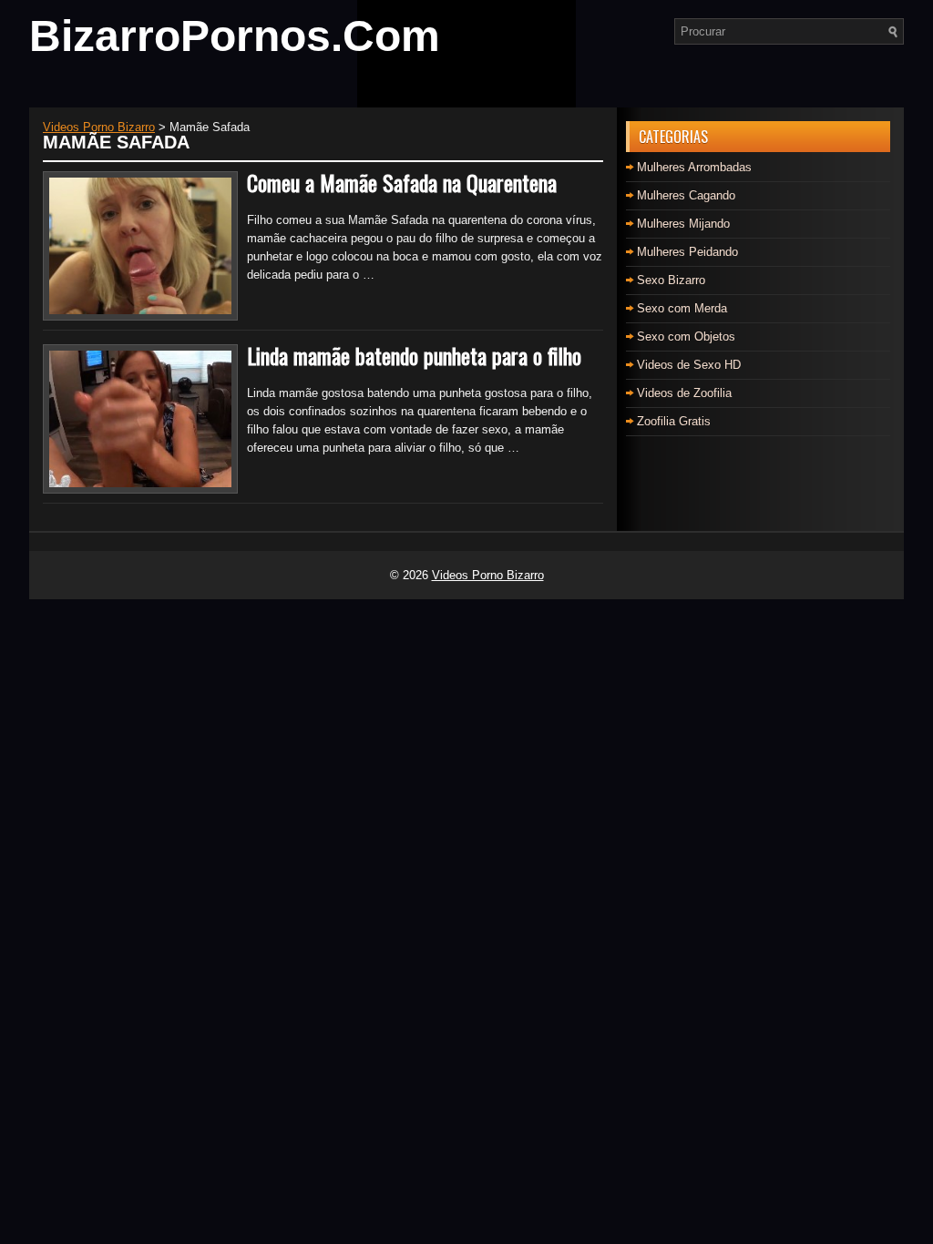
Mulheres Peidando (687, 252)
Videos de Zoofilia (684, 393)
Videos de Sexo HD (689, 365)
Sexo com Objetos (686, 336)
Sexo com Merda (682, 308)
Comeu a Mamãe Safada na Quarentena (402, 182)
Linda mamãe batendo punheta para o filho (414, 355)
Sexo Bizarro (671, 280)
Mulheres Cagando (686, 195)
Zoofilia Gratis (674, 421)
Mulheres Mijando (683, 223)
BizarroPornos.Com (234, 36)
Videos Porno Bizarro (488, 575)
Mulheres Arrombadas (694, 167)
